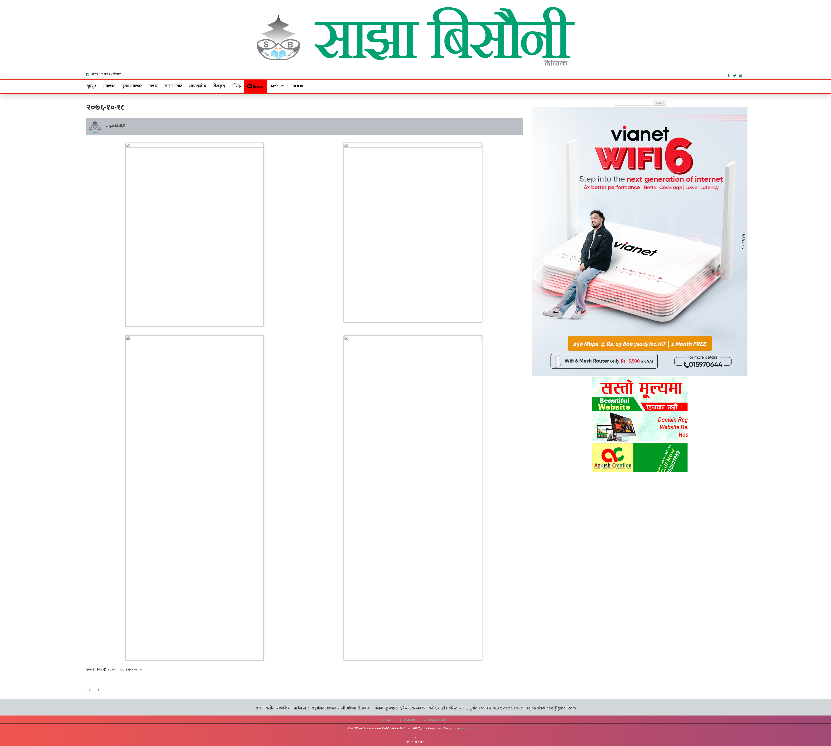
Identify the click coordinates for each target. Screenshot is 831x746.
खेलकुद (219, 86)
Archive (277, 86)
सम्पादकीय (197, 86)
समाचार (109, 86)
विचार (153, 86)
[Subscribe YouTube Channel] (742, 75)
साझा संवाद (173, 86)
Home (386, 720)
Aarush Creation (472, 728)
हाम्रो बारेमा (407, 720)
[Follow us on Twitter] (736, 75)
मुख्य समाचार (131, 86)
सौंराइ (236, 86)
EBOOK (297, 86)
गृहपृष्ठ (91, 86)
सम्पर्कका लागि (434, 720)
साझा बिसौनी (115, 126)
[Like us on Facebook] (730, 75)
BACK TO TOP (415, 742)
